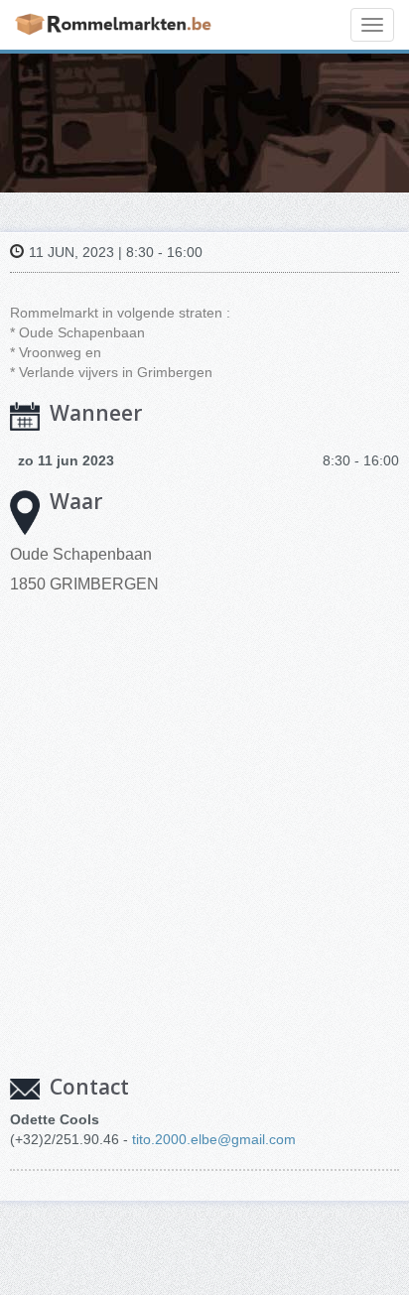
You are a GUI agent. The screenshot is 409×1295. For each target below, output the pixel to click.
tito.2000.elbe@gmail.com (214, 1139)
